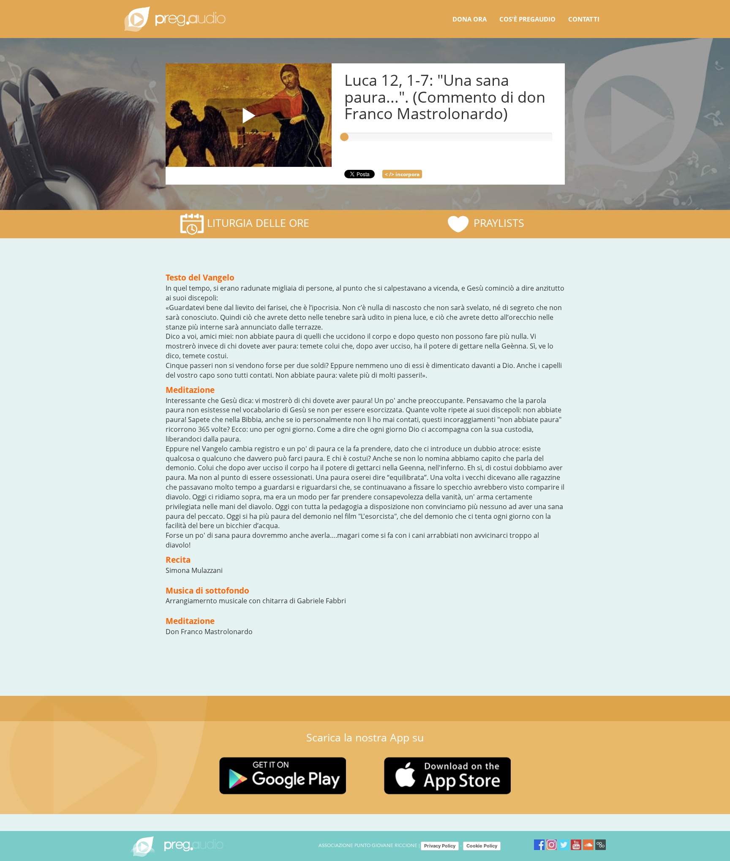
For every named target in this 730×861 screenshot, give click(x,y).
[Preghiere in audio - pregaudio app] (175, 19)
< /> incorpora (402, 174)
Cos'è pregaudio (527, 19)
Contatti (583, 19)
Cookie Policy (481, 846)
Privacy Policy (439, 846)
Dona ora (469, 19)
